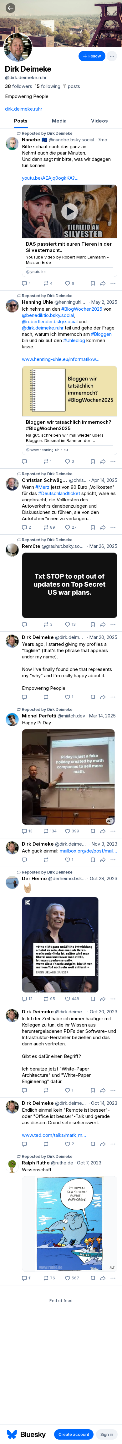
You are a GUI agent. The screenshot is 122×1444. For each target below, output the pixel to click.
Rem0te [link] (31, 546)
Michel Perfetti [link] (39, 715)
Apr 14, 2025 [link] (103, 480)
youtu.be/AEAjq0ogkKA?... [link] (50, 178)
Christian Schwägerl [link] (45, 480)
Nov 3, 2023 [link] (103, 844)
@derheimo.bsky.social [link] (66, 878)
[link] (18, 86)
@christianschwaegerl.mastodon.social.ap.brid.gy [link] (78, 480)
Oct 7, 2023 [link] (87, 1162)
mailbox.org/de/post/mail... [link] (88, 851)
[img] (61, 23)
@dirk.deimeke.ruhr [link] (43, 328)
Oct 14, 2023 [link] (103, 1103)
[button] (10, 8)
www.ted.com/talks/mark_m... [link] (54, 1135)
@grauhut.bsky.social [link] (62, 546)
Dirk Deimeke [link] (38, 637)
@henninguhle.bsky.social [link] (70, 302)
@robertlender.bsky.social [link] (50, 321)
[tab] (21, 121)
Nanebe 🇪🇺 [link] (35, 139)
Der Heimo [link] (34, 878)
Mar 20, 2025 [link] (102, 637)
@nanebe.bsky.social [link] (71, 139)
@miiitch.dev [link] (70, 715)
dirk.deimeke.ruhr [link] (23, 109)
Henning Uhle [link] (37, 302)
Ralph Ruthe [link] (36, 1162)
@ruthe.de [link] (61, 1162)
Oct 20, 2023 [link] (102, 1011)
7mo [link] (101, 139)
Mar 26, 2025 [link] (102, 546)
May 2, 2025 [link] (103, 302)
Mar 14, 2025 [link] (101, 715)
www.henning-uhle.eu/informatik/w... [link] (60, 359)
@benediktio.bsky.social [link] (48, 315)
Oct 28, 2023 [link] (102, 878)
